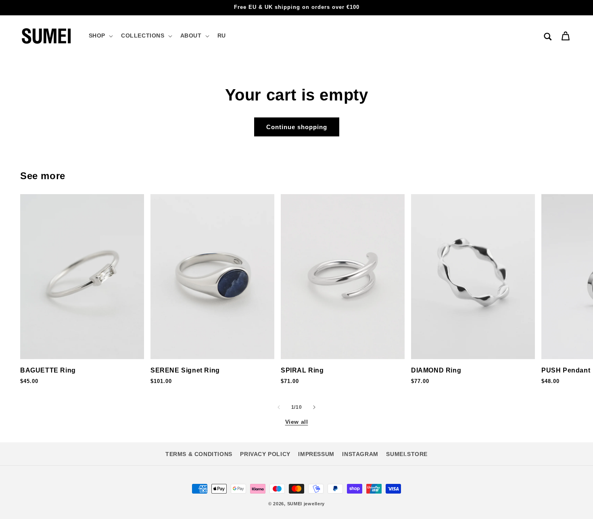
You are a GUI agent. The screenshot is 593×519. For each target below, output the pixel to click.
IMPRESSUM (316, 454)
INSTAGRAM (360, 454)
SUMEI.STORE (407, 454)
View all (296, 422)
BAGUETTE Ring (48, 370)
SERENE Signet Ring (185, 370)
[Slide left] (279, 407)
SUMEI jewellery (306, 503)
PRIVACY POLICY (265, 454)
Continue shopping (296, 126)
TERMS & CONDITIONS (198, 454)
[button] (100, 35)
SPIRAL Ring (302, 370)
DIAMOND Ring (436, 370)
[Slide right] (314, 407)
